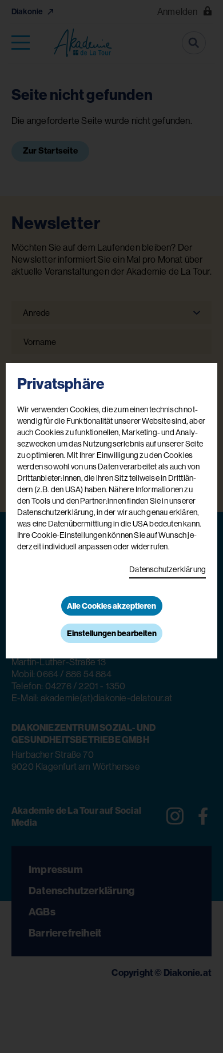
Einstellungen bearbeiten (112, 633)
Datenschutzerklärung (167, 569)
